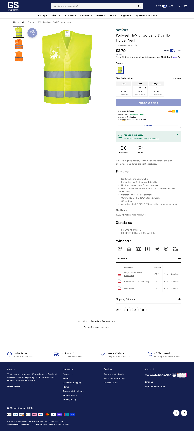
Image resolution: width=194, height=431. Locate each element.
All (23, 22)
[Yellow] (120, 70)
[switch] (164, 6)
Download (175, 274)
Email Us (149, 382)
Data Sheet (129, 288)
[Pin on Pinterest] (143, 310)
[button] (97, 327)
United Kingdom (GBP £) (21, 408)
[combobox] (97, 6)
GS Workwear (19, 422)
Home (16, 22)
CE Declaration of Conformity (136, 281)
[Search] (139, 6)
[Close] (177, 134)
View (166, 274)
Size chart (177, 78)
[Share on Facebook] (127, 310)
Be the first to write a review (97, 327)
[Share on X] (135, 310)
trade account (154, 138)
